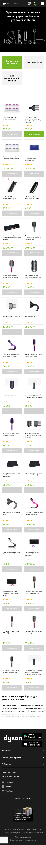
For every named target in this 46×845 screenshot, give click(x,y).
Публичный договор (23, 837)
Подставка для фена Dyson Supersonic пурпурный (12, 355)
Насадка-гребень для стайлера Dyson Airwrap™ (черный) (33, 435)
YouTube (9, 791)
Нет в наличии (12, 134)
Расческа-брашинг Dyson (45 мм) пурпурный (11, 434)
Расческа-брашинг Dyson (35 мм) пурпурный (33, 355)
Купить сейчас (34, 134)
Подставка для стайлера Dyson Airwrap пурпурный (11, 157)
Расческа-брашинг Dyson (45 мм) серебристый (11, 671)
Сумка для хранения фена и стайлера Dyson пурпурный (11, 474)
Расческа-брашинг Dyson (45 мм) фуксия (33, 632)
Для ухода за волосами (11, 62)
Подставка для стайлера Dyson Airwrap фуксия (11, 118)
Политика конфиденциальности (23, 840)
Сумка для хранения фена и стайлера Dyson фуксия (33, 474)
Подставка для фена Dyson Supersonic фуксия (34, 513)
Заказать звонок (23, 798)
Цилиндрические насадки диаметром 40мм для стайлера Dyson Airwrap (33, 672)
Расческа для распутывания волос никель (9, 198)
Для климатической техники (12, 78)
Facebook (9, 787)
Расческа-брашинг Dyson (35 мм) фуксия (11, 632)
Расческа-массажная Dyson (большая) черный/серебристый (33, 237)
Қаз (35, 2)
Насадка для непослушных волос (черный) (34, 315)
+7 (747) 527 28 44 (10, 772)
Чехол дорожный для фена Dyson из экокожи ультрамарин (34, 158)
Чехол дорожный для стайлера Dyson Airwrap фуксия (11, 593)
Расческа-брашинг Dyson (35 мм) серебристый (33, 592)
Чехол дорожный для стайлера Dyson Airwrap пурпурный (33, 553)
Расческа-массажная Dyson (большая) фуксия (10, 276)
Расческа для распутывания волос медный (32, 198)
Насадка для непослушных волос (11, 513)
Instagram (9, 782)
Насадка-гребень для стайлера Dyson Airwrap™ (11, 315)
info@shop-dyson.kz (10, 776)
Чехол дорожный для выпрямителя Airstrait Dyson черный (12, 237)
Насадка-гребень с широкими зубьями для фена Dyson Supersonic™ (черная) (33, 120)
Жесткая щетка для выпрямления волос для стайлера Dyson (33, 277)
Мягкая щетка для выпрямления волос (9, 395)
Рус (35, 4)
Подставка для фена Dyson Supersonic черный (12, 553)
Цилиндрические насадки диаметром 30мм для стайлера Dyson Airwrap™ (33, 395)
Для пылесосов (34, 62)
